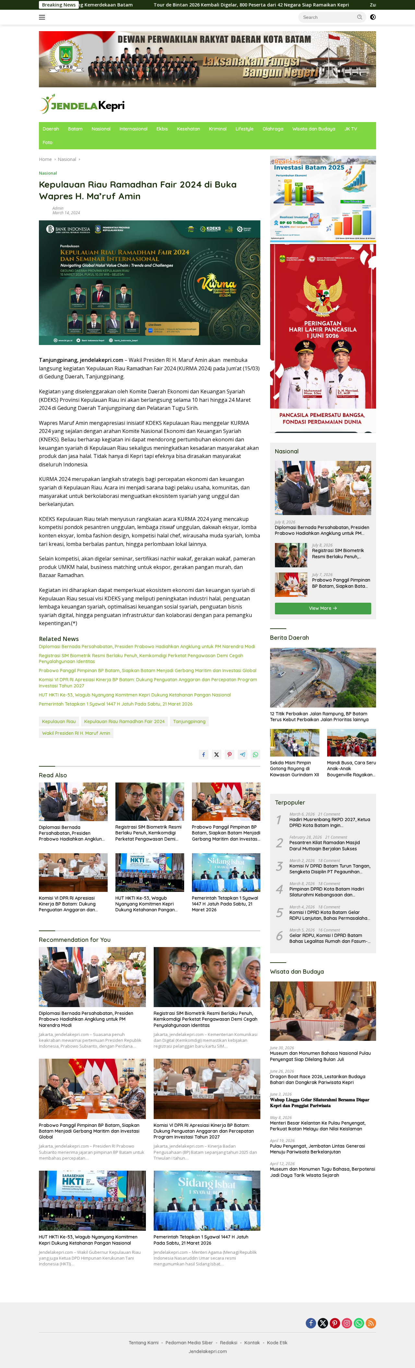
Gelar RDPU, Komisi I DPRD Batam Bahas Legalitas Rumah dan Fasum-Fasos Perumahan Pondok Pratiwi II (329, 938)
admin (58, 208)
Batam (75, 129)
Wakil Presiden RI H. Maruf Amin (76, 733)
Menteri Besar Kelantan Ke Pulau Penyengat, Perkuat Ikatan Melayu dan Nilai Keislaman (317, 1126)
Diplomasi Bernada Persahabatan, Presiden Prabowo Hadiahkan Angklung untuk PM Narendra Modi (147, 646)
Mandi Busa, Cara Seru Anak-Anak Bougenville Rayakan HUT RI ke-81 (351, 769)
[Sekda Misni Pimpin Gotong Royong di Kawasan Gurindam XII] (294, 743)
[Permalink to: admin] (44, 210)
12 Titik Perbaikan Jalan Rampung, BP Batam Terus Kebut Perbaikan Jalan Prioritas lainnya (319, 716)
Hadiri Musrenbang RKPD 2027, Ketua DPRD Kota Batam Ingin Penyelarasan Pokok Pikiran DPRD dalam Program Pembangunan (330, 822)
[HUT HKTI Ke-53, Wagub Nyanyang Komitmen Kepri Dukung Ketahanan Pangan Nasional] (149, 872)
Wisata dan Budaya (313, 129)
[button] (359, 17)
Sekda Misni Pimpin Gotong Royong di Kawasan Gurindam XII (294, 768)
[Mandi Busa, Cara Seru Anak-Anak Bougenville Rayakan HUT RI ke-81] (351, 743)
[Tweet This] (216, 754)
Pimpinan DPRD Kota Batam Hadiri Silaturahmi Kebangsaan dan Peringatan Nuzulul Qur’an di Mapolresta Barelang (327, 892)
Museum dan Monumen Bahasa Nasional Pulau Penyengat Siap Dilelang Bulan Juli (320, 1056)
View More (321, 608)
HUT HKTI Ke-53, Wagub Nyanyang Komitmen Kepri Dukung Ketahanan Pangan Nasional (135, 695)
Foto (48, 142)
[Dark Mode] (373, 17)
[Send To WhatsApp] (255, 754)
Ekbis (162, 129)
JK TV (350, 129)
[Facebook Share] (203, 754)
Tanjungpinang (189, 721)
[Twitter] (323, 1323)
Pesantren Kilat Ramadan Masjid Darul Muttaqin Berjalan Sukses (325, 846)
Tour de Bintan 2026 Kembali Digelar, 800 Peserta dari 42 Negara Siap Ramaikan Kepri (185, 5)
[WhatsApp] (359, 1323)
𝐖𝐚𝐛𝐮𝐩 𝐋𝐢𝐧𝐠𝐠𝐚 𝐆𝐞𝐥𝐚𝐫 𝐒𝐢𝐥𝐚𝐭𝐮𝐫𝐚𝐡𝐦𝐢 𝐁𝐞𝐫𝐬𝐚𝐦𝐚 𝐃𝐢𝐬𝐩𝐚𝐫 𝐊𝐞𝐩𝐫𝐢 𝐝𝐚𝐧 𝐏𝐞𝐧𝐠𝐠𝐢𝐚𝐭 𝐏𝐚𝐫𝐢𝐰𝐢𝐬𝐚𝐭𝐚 (319, 1102)
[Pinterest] (335, 1323)
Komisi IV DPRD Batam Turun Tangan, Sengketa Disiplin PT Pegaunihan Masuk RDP (330, 869)
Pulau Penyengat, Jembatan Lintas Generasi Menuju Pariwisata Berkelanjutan (317, 1149)
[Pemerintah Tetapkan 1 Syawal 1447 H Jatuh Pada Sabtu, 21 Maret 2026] (226, 872)
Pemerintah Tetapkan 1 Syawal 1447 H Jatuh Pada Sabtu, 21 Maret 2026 (116, 704)
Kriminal (218, 129)
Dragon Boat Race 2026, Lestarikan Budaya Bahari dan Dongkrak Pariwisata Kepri (317, 1079)
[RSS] (371, 1323)
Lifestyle (245, 129)
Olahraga (273, 129)
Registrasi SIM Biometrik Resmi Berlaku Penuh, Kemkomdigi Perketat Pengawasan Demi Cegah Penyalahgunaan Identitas (141, 658)
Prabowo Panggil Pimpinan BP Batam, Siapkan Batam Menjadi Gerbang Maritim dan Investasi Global (147, 670)
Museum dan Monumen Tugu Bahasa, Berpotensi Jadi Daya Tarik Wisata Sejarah (322, 1172)
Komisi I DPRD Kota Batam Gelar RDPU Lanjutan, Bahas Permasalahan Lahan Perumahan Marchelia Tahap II (330, 915)
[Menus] (43, 17)
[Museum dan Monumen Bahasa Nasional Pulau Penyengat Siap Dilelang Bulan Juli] (323, 1011)
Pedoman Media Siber (189, 1343)
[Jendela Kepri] (82, 104)
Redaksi (228, 1343)
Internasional (134, 129)
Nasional (101, 129)
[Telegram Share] (242, 754)
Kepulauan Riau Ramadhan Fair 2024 (124, 721)
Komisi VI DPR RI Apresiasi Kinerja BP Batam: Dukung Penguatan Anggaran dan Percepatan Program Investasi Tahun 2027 (148, 682)
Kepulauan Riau (59, 721)
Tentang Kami (144, 1343)
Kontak (252, 1343)
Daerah (51, 129)
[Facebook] (311, 1323)
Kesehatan (188, 129)
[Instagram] (347, 1323)
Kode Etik (277, 1343)
